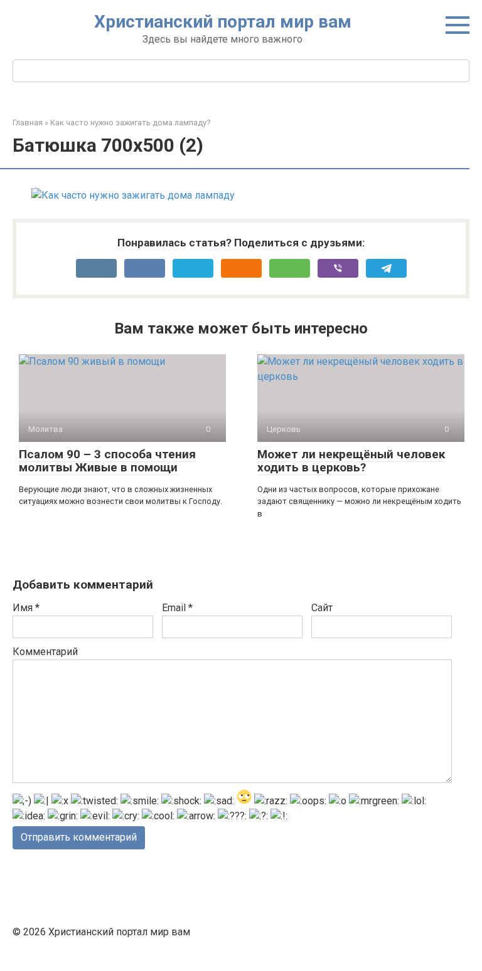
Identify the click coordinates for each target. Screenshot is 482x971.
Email (177, 608)
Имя (26, 608)
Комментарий (45, 652)
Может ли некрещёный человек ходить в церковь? (351, 461)
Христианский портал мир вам (222, 21)
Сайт (322, 608)
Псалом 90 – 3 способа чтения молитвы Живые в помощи (107, 461)
